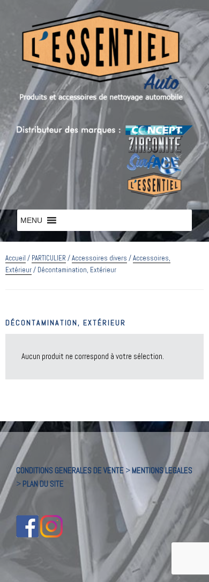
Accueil (15, 258)
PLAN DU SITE (43, 484)
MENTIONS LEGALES (162, 470)
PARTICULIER (49, 258)
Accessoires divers (99, 258)
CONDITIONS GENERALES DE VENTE (70, 470)
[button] (31, 220)
